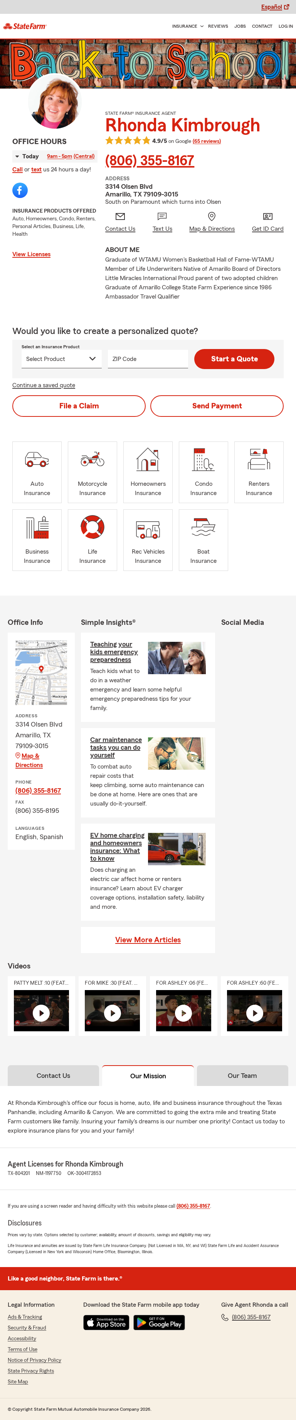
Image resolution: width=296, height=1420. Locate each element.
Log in (286, 26)
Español (271, 7)
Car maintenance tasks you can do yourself (116, 747)
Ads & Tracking (25, 1317)
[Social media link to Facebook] (20, 190)
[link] (25, 26)
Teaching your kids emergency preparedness (114, 652)
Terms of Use (22, 1349)
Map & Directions (29, 760)
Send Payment (217, 406)
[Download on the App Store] (106, 1322)
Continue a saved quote (43, 385)
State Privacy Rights (31, 1371)
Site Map (18, 1382)
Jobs (240, 26)
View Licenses (31, 254)
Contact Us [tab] (53, 1075)
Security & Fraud (27, 1328)
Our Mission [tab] (148, 1076)
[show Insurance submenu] (200, 26)
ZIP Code (124, 359)
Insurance (184, 26)
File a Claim (79, 406)
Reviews (218, 26)
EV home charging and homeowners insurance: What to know (117, 847)
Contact (262, 26)
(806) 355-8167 (149, 161)
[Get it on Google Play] (159, 1322)
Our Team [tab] (242, 1075)
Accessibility (22, 1338)
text (36, 169)
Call (17, 169)
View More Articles (148, 940)
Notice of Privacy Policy (34, 1360)
